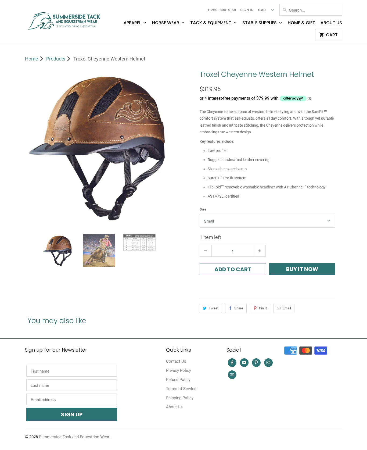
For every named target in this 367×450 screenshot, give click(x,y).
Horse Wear (166, 23)
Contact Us (176, 361)
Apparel (133, 23)
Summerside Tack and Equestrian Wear (74, 436)
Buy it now (302, 269)
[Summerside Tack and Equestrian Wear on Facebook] (232, 362)
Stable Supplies (260, 23)
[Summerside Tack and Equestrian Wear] (65, 18)
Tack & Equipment (211, 23)
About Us (331, 23)
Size (203, 209)
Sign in (247, 9)
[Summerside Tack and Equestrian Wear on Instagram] (268, 362)
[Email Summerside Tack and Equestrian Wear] (232, 374)
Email (287, 308)
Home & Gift (301, 23)
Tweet (213, 308)
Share (238, 308)
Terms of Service (181, 388)
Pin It (263, 308)
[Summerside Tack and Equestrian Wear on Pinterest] (256, 362)
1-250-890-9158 (222, 9)
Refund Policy (178, 379)
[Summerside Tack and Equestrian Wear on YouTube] (244, 362)
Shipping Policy (179, 397)
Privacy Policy (178, 370)
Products (55, 59)
